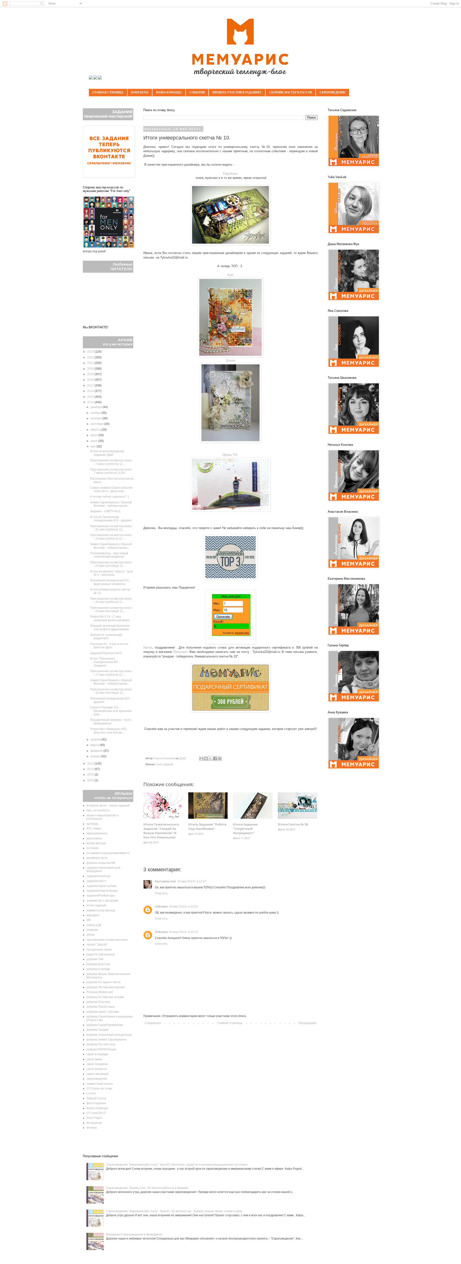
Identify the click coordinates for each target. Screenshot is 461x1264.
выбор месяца (96, 843)
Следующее (153, 1023)
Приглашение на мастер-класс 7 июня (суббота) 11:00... (111, 471)
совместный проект (99, 1083)
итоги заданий (164, 764)
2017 (91, 385)
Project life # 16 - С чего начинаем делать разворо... (111, 618)
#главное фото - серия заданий (108, 805)
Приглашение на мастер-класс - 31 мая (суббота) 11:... (111, 527)
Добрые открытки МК (100, 863)
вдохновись (94, 838)
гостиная (92, 848)
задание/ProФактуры (100, 895)
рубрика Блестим (98, 964)
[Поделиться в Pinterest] (219, 758)
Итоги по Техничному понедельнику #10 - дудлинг (111, 518)
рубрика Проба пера (100, 1006)
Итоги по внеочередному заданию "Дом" (107, 453)
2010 (91, 774)
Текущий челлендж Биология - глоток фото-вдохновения (110, 627)
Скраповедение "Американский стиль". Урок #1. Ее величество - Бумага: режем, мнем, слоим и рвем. (174, 1211)
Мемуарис (180, 652)
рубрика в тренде (98, 969)
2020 (91, 368)
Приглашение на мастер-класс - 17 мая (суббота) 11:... (111, 672)
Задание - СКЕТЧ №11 (105, 511)
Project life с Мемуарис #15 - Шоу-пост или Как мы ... (109, 730)
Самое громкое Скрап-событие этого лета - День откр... (111, 489)
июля (94, 435)
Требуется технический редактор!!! (106, 636)
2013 (91, 763)
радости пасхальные (100, 954)
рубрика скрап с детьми (102, 1011)
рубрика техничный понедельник (109, 1034)
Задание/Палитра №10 (106, 653)
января (96, 756)
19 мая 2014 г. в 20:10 (183, 932)
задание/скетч (96, 881)
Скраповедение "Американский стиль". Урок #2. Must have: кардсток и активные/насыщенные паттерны (177, 1164)
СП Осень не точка (99, 1088)
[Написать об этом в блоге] (206, 758)
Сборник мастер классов (290, 92)
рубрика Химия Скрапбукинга (106, 1039)
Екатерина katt (165, 881)
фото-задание (96, 1103)
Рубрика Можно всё (99, 992)
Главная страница (107, 92)
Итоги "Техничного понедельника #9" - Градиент (105, 662)
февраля (97, 750)
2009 (91, 780)
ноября (96, 413)
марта (95, 745)
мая (94, 446)
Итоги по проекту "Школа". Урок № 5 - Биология (111, 573)
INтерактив (94, 1123)
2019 (91, 374)
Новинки (92, 930)
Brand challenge (97, 1108)
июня (94, 441)
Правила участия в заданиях (236, 92)
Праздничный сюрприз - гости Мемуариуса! (110, 721)
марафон (92, 915)
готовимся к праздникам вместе (108, 853)
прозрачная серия (99, 949)
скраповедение (96, 1078)
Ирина (147, 647)
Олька (230, 360)
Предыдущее (307, 1023)
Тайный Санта (96, 1098)
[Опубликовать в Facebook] (215, 758)
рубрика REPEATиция (101, 1049)
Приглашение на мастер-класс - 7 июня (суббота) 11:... (111, 462)
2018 (91, 379)
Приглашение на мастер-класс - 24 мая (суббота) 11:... (111, 536)
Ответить (161, 893)
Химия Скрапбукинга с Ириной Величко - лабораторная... (111, 504)
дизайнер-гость (97, 858)
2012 (91, 769)
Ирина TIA (230, 455)
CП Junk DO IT (96, 1113)
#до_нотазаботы (98, 810)
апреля (96, 739)
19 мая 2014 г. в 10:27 (191, 881)
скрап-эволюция (97, 1074)
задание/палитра (98, 876)
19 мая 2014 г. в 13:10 (183, 906)
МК (88, 920)
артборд (92, 823)
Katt (230, 275)
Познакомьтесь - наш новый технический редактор (109, 555)
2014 (91, 402)
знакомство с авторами (102, 900)
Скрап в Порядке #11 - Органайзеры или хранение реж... (111, 711)
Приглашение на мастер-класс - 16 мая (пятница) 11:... (111, 691)
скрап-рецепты (96, 1069)
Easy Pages (94, 1118)
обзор (90, 934)
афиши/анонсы (96, 833)
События (197, 92)
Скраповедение (333, 92)
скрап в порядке (97, 1054)
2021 (91, 363)
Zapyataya (230, 173)
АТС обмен (93, 828)
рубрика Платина (98, 1002)
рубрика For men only (100, 1044)
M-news (91, 1127)
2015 (91, 396)
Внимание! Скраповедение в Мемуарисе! (134, 1234)
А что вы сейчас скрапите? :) (109, 496)
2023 (91, 351)
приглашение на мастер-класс (107, 939)
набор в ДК (93, 925)
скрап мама (94, 1059)
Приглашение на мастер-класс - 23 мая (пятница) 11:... (111, 564)
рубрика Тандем (97, 1029)
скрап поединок (97, 1064)
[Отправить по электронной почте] (201, 758)
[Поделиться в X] (210, 758)
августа (96, 429)
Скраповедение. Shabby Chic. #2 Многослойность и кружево (147, 1188)
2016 (91, 391)
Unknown (161, 906)
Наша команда (169, 92)
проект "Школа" (96, 944)
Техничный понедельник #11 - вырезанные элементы (110, 582)
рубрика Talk (94, 959)
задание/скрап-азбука (101, 886)
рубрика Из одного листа (103, 982)
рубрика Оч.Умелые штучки (105, 997)
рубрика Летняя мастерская (105, 987)
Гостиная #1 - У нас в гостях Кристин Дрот (109, 645)
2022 (91, 357)
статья (91, 1093)
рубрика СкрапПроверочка (104, 1025)
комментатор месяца (100, 910)
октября (96, 418)
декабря (97, 407)
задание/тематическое (102, 890)
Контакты (139, 92)
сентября (97, 424)
